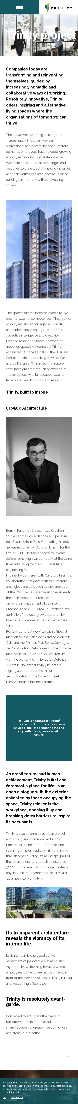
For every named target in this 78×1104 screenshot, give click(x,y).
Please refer (39, 1089)
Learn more (17, 1097)
